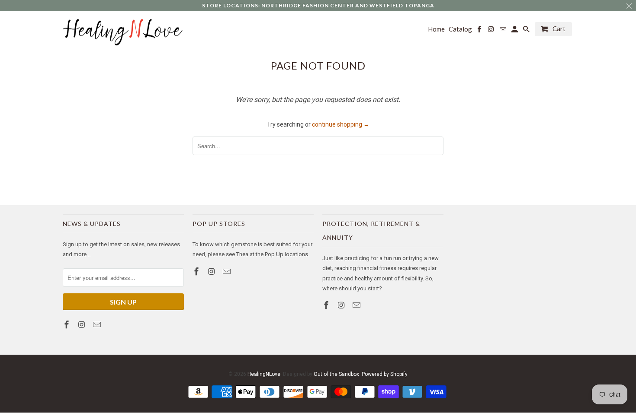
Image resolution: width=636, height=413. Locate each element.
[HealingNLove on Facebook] (67, 324)
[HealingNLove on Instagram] (82, 324)
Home (436, 29)
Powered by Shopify (385, 374)
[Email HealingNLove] (98, 324)
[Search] (527, 30)
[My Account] (515, 30)
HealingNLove (263, 374)
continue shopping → (340, 124)
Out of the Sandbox (336, 374)
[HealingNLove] (123, 32)
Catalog (460, 29)
